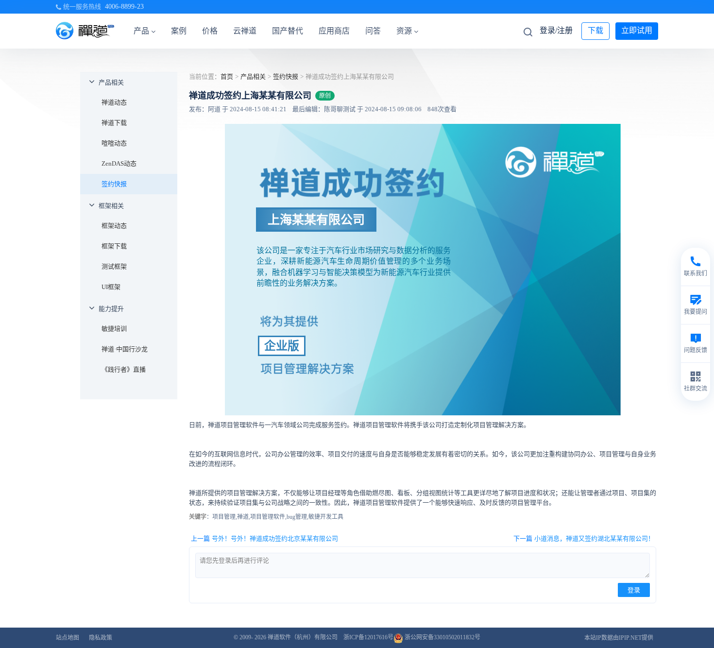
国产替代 (287, 31)
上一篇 (264, 538)
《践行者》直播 (124, 369)
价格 (210, 31)
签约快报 (114, 184)
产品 (141, 31)
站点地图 (67, 637)
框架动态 (114, 225)
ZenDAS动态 (119, 163)
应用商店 (334, 31)
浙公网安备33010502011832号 (441, 637)
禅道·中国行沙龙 (125, 349)
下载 (595, 30)
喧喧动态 (114, 143)
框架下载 (114, 246)
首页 (227, 76)
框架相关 (111, 205)
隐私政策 (100, 637)
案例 (179, 31)
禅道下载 (114, 122)
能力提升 (111, 308)
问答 (373, 31)
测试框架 (114, 266)
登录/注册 (556, 30)
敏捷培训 (114, 328)
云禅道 (244, 31)
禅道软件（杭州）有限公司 (303, 637)
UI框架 (111, 286)
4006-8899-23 (124, 6)
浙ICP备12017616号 (368, 637)
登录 (634, 590)
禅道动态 (114, 102)
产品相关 (111, 82)
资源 (404, 31)
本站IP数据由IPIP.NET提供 (618, 637)
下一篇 (583, 538)
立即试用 (636, 30)
